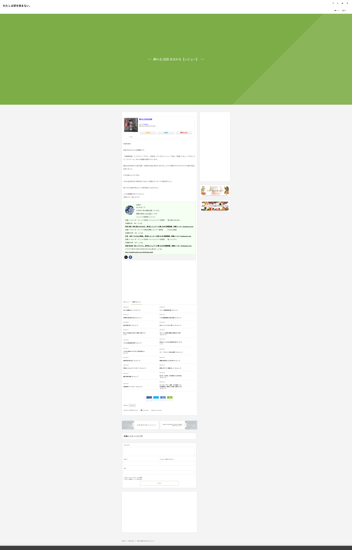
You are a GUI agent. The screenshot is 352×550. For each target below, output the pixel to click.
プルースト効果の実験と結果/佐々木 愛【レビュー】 (170, 333)
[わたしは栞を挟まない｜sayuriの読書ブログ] (16, 5)
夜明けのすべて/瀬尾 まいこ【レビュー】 (171, 368)
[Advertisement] (159, 281)
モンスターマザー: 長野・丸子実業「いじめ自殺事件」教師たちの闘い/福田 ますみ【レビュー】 (171, 386)
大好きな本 (132, 405)
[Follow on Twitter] (338, 3)
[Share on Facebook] (333, 3)
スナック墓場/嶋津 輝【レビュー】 (169, 310)
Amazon (148, 132)
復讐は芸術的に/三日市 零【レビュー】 (170, 360)
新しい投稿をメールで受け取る (133, 479)
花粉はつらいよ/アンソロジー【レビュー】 (134, 368)
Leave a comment (157, 410)
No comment (145, 410)
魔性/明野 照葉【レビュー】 (130, 376)
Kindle (166, 132)
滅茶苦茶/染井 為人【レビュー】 (132, 360)
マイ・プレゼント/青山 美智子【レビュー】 (171, 352)
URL (125, 468)
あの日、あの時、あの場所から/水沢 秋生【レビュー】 (171, 376)
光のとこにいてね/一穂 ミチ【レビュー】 (171, 325)
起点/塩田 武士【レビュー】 (130, 325)
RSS (345, 10)
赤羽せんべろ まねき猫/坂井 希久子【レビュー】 (171, 343)
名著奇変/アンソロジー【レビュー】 (133, 386)
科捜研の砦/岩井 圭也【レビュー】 (132, 318)
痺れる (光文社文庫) (145, 119)
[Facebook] (130, 257)
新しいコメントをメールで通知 (133, 477)
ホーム (337, 10)
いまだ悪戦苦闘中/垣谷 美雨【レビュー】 (171, 318)
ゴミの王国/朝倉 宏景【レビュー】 (132, 343)
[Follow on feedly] (342, 3)
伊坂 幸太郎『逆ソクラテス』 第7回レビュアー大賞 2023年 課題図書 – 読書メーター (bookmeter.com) (158, 246)
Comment (126, 445)
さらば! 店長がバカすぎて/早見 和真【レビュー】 (134, 352)
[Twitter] (126, 257)
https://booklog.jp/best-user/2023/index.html (139, 252)
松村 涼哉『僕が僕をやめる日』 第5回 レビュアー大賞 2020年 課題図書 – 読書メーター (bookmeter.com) (159, 226)
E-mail (162, 459)
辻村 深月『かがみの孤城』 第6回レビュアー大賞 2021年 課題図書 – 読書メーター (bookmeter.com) (158, 236)
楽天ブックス (184, 132)
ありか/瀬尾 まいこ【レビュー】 (132, 310)
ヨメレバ (146, 124)
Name (125, 459)
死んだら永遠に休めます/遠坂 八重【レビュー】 (134, 333)
